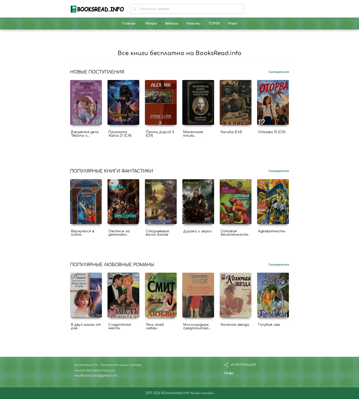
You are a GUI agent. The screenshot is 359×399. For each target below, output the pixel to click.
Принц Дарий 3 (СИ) (160, 133)
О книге (86, 139)
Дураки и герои (197, 231)
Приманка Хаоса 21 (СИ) (120, 133)
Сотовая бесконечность (235, 233)
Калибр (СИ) (231, 132)
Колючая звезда (235, 324)
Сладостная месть (119, 326)
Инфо (229, 373)
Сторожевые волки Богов (157, 233)
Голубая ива (269, 324)
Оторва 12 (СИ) (271, 132)
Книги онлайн (202, 393)
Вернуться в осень (82, 233)
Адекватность (272, 231)
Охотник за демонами (119, 233)
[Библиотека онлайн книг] (97, 9)
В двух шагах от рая (86, 326)
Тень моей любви (155, 326)
